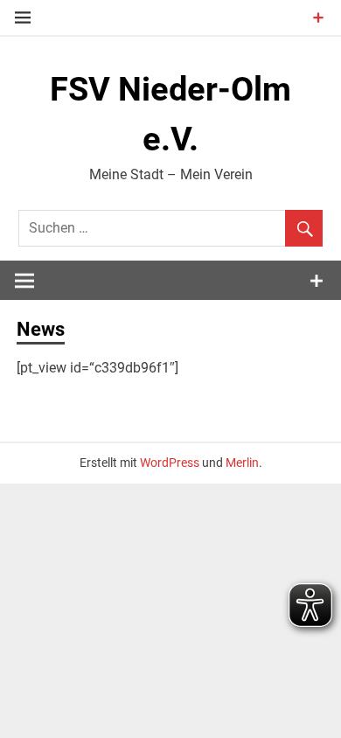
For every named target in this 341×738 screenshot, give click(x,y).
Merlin (242, 463)
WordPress (169, 463)
